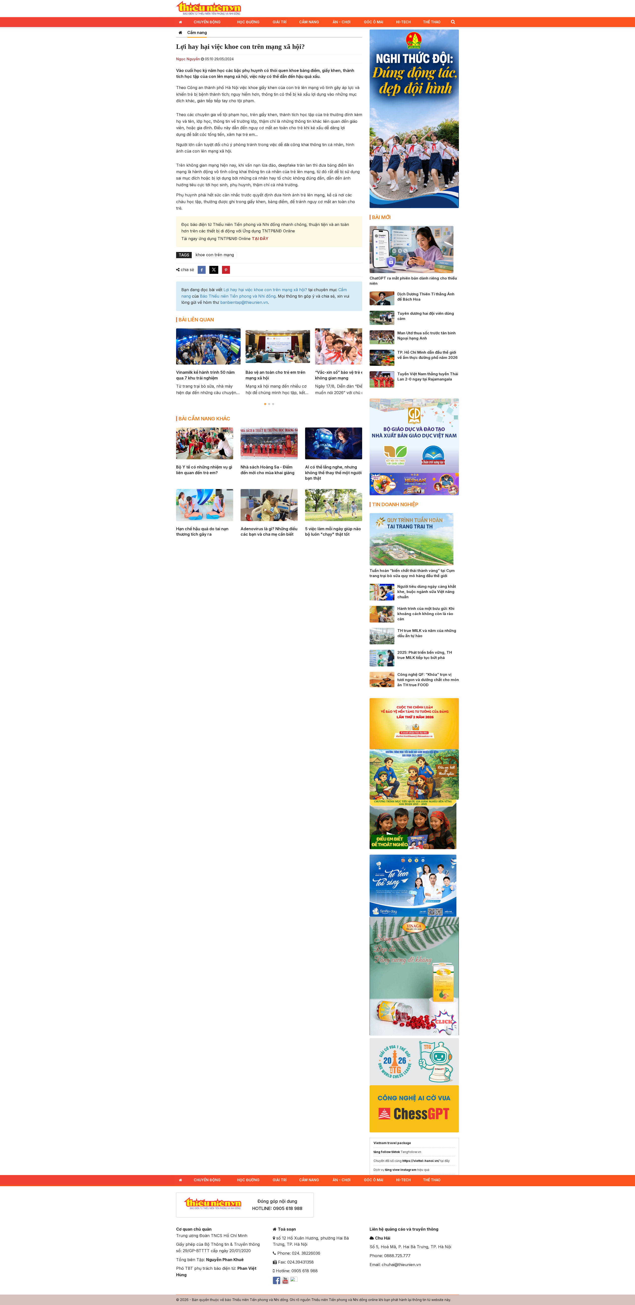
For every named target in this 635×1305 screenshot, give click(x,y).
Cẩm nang (309, 22)
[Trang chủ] (180, 32)
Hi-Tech (403, 22)
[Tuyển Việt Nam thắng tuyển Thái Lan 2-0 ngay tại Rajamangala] (382, 378)
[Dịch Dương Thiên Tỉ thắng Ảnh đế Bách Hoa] (382, 298)
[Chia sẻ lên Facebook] (202, 270)
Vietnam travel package (392, 1143)
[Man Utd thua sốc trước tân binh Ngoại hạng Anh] (382, 336)
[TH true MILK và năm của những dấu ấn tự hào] (382, 635)
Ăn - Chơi (341, 22)
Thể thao (432, 22)
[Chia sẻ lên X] (213, 270)
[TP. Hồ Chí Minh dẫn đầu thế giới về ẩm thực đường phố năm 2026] (382, 357)
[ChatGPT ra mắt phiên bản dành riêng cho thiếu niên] (411, 249)
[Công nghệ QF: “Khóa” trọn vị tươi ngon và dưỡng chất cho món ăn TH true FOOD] (382, 679)
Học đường (248, 22)
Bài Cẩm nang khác (204, 419)
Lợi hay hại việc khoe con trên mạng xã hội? (265, 289)
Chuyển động (207, 22)
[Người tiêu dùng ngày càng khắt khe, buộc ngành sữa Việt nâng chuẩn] (382, 591)
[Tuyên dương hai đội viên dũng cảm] (382, 317)
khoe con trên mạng (214, 254)
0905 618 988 (287, 1208)
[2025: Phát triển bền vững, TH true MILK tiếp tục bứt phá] (382, 657)
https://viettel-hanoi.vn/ (421, 1161)
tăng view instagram (400, 1170)
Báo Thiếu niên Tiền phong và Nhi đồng (238, 296)
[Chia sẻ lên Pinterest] (226, 270)
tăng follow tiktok (387, 1152)
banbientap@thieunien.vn (244, 302)
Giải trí (279, 22)
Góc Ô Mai (373, 22)
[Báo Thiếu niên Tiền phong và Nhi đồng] (208, 8)
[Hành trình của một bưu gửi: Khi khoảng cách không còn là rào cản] (382, 613)
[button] (453, 21)
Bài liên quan (196, 320)
